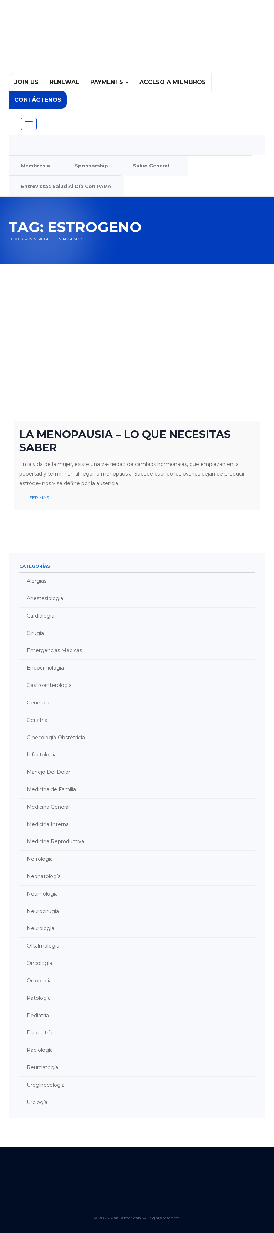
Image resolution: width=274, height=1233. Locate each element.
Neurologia (40, 928)
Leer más (38, 497)
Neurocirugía (43, 911)
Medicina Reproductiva (55, 841)
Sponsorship (91, 165)
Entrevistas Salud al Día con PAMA (66, 186)
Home (14, 239)
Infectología (42, 754)
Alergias (36, 581)
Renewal (64, 82)
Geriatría (37, 720)
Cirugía (35, 633)
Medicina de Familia (51, 789)
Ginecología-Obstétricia (56, 737)
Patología (39, 998)
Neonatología (44, 876)
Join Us (26, 82)
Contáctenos (37, 99)
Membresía (35, 165)
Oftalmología (43, 946)
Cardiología (40, 616)
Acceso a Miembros (172, 82)
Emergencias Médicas (54, 650)
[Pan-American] (137, 39)
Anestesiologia (45, 598)
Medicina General (48, 807)
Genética (38, 702)
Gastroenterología (49, 685)
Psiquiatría (39, 1032)
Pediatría (38, 1015)
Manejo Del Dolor (48, 772)
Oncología (39, 963)
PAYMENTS (107, 82)
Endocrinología (45, 668)
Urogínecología (46, 1085)
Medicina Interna (48, 824)
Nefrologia (40, 859)
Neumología (42, 894)
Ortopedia (39, 980)
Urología (37, 1102)
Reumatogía (42, 1067)
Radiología (40, 1050)
